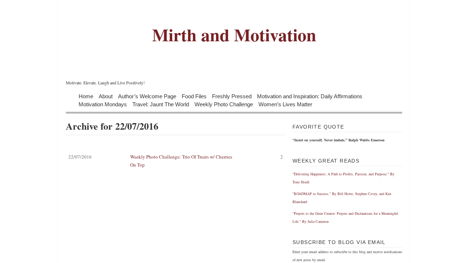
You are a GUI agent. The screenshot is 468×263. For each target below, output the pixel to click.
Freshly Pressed (232, 96)
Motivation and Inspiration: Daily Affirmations (309, 96)
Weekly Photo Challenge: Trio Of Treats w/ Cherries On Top (175, 160)
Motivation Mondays (103, 104)
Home (86, 96)
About (106, 96)
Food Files (194, 96)
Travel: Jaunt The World (160, 104)
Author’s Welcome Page (147, 96)
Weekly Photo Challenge (224, 104)
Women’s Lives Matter (285, 104)
